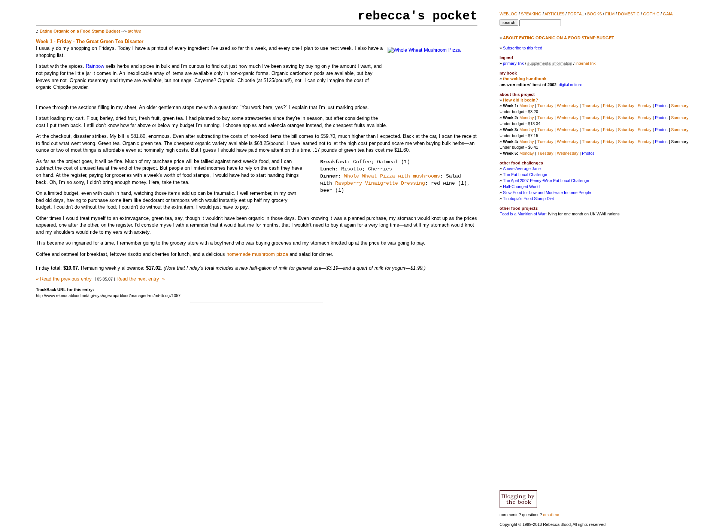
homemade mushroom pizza (257, 254)
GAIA (668, 14)
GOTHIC (651, 14)
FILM (610, 14)
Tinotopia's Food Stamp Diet (528, 198)
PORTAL (576, 14)
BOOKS (594, 14)
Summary (680, 105)
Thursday (591, 105)
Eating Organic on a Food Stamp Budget (80, 31)
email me (551, 514)
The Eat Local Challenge (525, 174)
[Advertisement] (678, 345)
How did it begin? (520, 100)
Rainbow (95, 66)
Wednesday (568, 105)
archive (134, 31)
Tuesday (545, 105)
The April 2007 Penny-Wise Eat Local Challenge (546, 180)
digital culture (570, 84)
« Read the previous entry (64, 279)
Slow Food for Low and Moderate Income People (547, 192)
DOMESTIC (629, 14)
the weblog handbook (524, 78)
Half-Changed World (521, 186)
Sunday (645, 105)
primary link (513, 63)
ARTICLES (554, 14)
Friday (609, 105)
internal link (586, 63)
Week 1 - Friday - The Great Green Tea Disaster (89, 41)
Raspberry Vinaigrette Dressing (380, 183)
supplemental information (549, 63)
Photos (661, 105)
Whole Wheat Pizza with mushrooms (392, 176)
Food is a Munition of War (523, 214)
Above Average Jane (522, 168)
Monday (526, 105)
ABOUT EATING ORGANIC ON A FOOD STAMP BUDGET (558, 38)
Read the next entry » (140, 279)
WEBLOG (509, 14)
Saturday (626, 105)
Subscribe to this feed (522, 48)
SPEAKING (531, 14)
